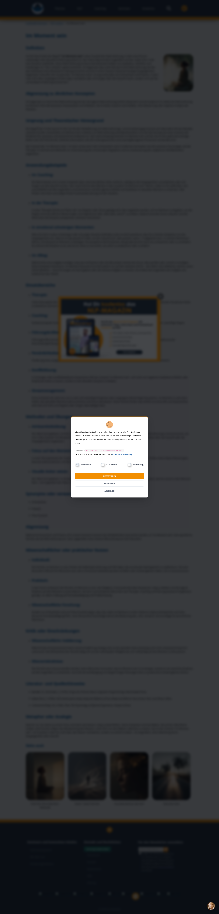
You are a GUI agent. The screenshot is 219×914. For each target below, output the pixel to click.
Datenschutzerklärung (122, 454)
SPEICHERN (109, 483)
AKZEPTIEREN (109, 476)
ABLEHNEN (109, 491)
